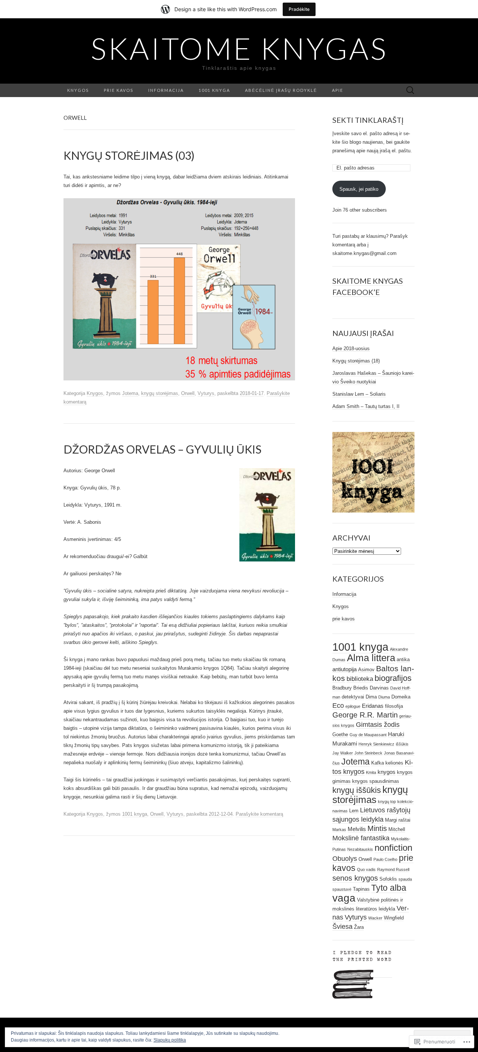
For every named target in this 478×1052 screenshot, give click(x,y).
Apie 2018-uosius (351, 348)
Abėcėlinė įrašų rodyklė (281, 90)
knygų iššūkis (356, 790)
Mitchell (396, 829)
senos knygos (355, 878)
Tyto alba (388, 888)
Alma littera (371, 658)
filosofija (394, 706)
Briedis (360, 688)
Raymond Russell (393, 869)
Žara (359, 927)
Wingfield (394, 918)
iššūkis (402, 744)
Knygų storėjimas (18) (356, 361)
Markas (339, 829)
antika (403, 659)
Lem (353, 810)
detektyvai (353, 697)
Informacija (166, 90)
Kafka (377, 763)
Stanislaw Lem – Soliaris (359, 394)
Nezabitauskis (360, 849)
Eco (338, 705)
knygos (386, 772)
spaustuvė (341, 889)
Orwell (188, 393)
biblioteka (360, 678)
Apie (337, 90)
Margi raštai (397, 820)
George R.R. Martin (365, 715)
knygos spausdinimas (375, 781)
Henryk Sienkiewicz (376, 744)
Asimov (366, 669)
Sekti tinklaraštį (368, 119)
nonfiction (393, 848)
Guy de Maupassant (368, 734)
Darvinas (379, 688)
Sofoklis (388, 879)
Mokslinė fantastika (360, 838)
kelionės (394, 763)
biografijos (393, 678)
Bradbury (342, 688)
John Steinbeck (368, 753)
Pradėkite (299, 9)
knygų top (387, 801)
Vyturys (206, 393)
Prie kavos (118, 90)
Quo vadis (366, 869)
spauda (405, 879)
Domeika (400, 697)
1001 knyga (214, 90)
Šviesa (342, 926)
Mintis (377, 828)
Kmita (371, 772)
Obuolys (344, 858)
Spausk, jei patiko (358, 189)
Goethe (340, 734)
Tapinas (361, 889)
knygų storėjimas (159, 393)
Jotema (130, 393)
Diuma (384, 697)
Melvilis (357, 829)
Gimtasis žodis (378, 724)
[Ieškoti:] (410, 90)
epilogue (352, 706)
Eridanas (373, 706)
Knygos (78, 90)
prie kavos (343, 619)
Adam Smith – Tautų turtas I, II (366, 406)
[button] (267, 514)
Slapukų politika (169, 1040)
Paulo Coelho (385, 859)
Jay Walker (342, 753)
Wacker (375, 918)
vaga (344, 898)
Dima (371, 697)
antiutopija (344, 669)
